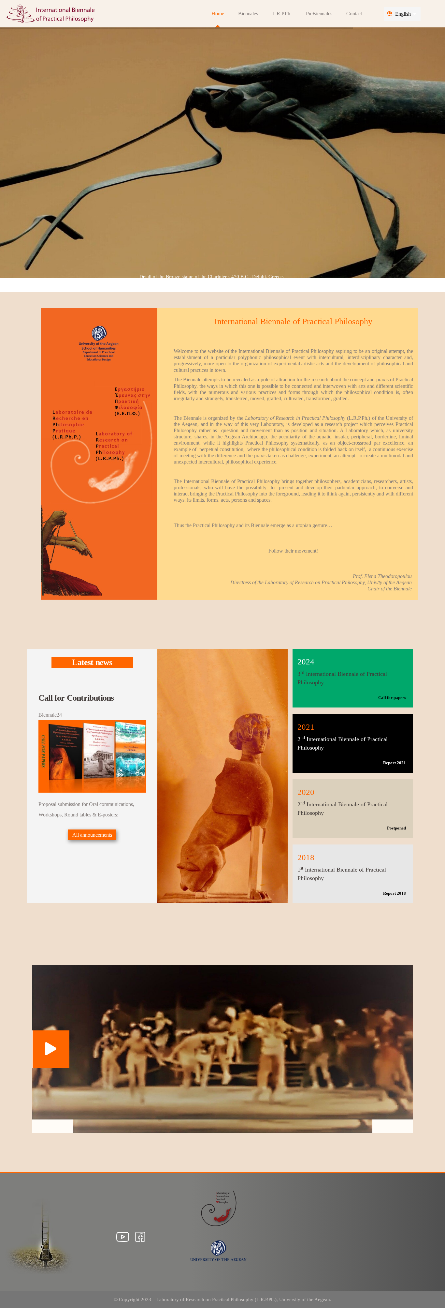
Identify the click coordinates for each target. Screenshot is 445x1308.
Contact (354, 13)
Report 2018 (394, 893)
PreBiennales (319, 13)
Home (217, 13)
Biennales (248, 13)
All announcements (92, 835)
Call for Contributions (76, 698)
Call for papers (392, 697)
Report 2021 (394, 762)
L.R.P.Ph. (282, 13)
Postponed (396, 828)
